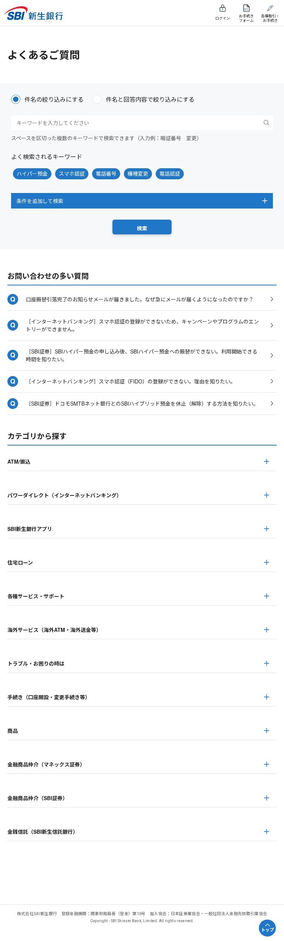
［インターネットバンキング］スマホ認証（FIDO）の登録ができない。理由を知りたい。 (131, 381)
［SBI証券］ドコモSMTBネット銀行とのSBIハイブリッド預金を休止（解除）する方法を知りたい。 (142, 403)
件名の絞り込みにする (54, 99)
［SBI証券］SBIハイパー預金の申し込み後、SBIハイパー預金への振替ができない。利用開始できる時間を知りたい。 (141, 355)
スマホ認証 (72, 173)
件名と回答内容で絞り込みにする (150, 99)
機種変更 (138, 173)
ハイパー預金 (32, 173)
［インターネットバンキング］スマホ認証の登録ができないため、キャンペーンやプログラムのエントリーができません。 (142, 325)
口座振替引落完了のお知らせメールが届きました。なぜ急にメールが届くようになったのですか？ (140, 299)
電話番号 (106, 173)
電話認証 (169, 173)
